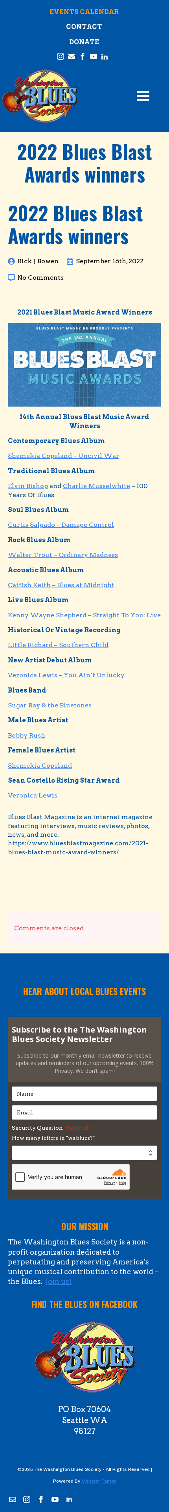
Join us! (59, 1281)
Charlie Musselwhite (96, 486)
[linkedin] (69, 1499)
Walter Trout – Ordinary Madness (63, 555)
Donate (84, 42)
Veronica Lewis (32, 795)
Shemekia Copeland (40, 765)
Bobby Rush (26, 735)
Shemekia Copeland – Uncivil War (63, 455)
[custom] (12, 1499)
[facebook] (41, 1499)
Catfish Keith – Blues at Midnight (61, 585)
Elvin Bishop (28, 486)
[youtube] (55, 1499)
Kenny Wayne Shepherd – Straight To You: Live (84, 615)
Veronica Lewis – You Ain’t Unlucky (66, 675)
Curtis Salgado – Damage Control (61, 524)
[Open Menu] (143, 96)
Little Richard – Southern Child (58, 645)
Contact (84, 27)
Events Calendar (84, 12)
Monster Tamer (98, 1481)
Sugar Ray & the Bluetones (50, 705)
